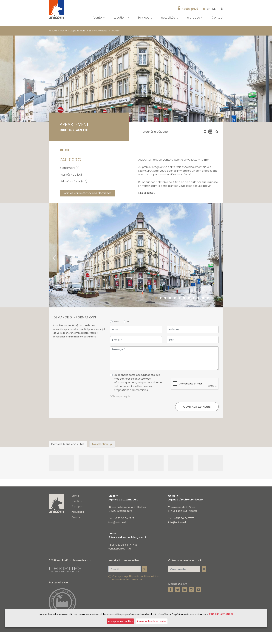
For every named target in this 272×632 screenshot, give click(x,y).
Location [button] (119, 17)
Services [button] (143, 17)
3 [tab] (165, 298)
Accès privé (190, 9)
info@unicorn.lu (117, 522)
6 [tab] (179, 298)
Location (76, 501)
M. (128, 321)
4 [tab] (170, 298)
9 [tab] (193, 298)
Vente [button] (98, 17)
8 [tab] (188, 298)
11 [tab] (203, 298)
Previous (50, 255)
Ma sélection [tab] (100, 444)
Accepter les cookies (120, 621)
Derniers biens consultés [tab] (67, 444)
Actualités (77, 512)
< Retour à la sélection (154, 132)
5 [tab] (174, 298)
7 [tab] (184, 298)
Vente (63, 30)
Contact (217, 17)
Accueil (53, 30)
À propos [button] (194, 17)
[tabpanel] (136, 255)
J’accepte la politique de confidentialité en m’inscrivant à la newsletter (135, 578)
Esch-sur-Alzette (98, 30)
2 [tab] (160, 298)
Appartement (77, 30)
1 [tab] (155, 298)
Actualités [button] (168, 17)
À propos (77, 506)
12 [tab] (207, 298)
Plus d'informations (221, 614)
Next (221, 255)
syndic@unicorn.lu (119, 548)
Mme (117, 321)
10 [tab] (198, 298)
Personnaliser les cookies (151, 621)
